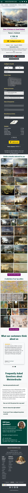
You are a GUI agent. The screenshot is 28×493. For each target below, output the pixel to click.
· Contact (3, 461)
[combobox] (14, 72)
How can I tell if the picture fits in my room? (13, 403)
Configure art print (15, 41)
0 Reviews (16, 58)
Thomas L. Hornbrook (22, 4)
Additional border (7, 70)
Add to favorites (20, 56)
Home (2, 4)
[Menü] (1, 1)
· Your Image (10, 459)
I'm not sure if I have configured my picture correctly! (13, 413)
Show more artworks (14, 329)
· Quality (9, 462)
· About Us (4, 478)
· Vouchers (10, 467)
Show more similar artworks (14, 274)
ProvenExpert (11, 361)
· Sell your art (10, 461)
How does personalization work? (11, 385)
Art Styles (6, 4)
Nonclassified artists (13, 4)
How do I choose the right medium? (11, 407)
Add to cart (14, 142)
